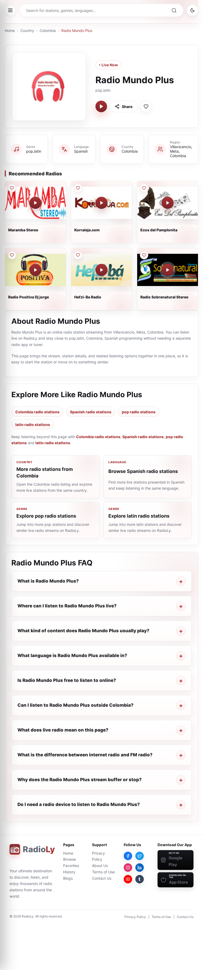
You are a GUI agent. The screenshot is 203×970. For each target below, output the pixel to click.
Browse (69, 859)
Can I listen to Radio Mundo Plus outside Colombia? (75, 705)
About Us (100, 865)
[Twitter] (139, 856)
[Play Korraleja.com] (101, 203)
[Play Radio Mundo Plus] (101, 106)
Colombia (48, 30)
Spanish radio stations (90, 412)
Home (10, 30)
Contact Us (101, 878)
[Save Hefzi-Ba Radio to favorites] (78, 255)
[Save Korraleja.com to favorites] (78, 188)
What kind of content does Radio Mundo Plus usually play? (83, 630)
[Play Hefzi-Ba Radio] (101, 270)
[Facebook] (128, 856)
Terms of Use (103, 872)
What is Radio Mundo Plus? (48, 581)
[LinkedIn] (139, 867)
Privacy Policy (135, 917)
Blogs (68, 878)
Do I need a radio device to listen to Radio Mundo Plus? (78, 804)
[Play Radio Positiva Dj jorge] (35, 270)
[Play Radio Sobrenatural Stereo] (168, 270)
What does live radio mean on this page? (62, 730)
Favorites (71, 865)
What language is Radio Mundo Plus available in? (72, 655)
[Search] (173, 10)
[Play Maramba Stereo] (35, 203)
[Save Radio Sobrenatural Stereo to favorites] (144, 255)
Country (27, 30)
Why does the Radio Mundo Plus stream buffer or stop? (79, 779)
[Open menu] (10, 10)
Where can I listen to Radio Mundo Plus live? (67, 605)
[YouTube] (128, 879)
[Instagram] (128, 867)
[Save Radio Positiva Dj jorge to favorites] (12, 255)
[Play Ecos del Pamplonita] (168, 203)
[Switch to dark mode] (192, 10)
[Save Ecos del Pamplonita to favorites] (144, 188)
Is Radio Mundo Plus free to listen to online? (66, 680)
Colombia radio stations (37, 412)
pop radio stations (138, 412)
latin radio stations (32, 424)
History (69, 872)
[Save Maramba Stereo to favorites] (12, 188)
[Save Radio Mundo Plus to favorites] (146, 106)
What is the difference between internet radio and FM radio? (85, 754)
